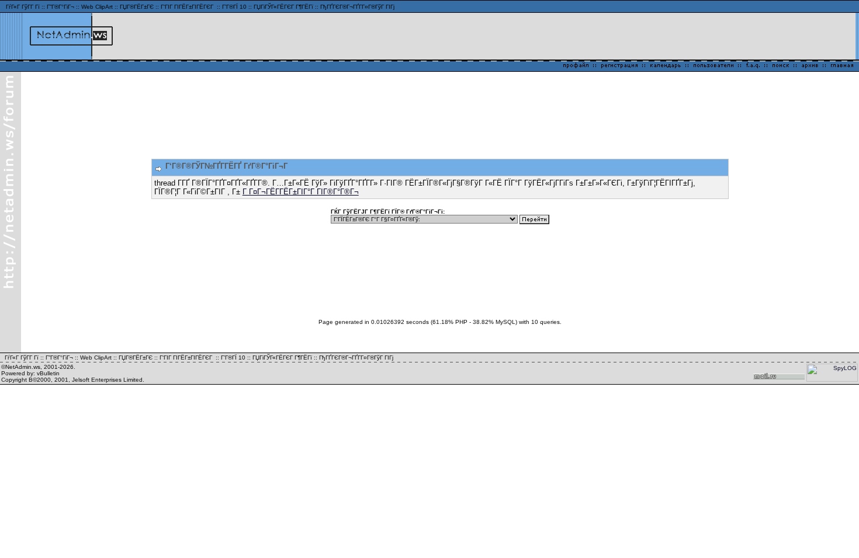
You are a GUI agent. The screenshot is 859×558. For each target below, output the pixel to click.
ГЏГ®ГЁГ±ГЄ (137, 7)
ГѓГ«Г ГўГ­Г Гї (23, 7)
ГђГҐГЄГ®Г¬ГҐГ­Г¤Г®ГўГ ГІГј (357, 7)
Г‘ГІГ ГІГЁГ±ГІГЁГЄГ (188, 7)
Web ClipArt (97, 7)
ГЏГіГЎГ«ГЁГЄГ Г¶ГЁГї (283, 7)
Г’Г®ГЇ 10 (234, 7)
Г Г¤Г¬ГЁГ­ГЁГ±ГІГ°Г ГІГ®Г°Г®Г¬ (301, 191)
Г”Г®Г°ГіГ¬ (60, 7)
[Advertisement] (716, 36)
